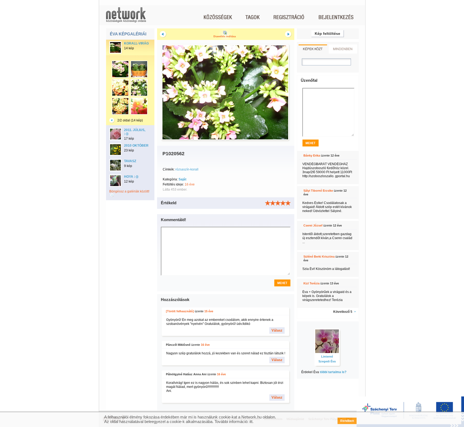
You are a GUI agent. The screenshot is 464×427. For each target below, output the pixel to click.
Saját (182, 179)
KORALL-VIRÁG (136, 43)
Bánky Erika (311, 155)
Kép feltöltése (327, 33)
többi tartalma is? (333, 372)
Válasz (276, 330)
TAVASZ (130, 161)
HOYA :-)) (131, 177)
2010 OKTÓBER (136, 145)
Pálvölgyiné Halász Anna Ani (186, 374)
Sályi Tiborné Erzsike (318, 190)
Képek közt (312, 48)
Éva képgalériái (128, 34)
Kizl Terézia (311, 283)
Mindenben (343, 48)
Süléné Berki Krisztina (319, 256)
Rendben (347, 421)
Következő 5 (342, 312)
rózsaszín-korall (186, 169)
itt (250, 421)
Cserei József (312, 225)
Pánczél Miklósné (178, 344)
